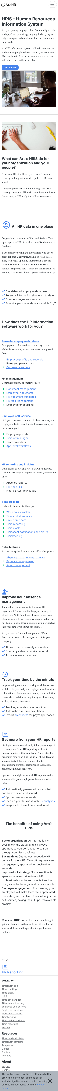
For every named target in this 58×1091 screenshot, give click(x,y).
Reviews (6, 1055)
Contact (6, 1069)
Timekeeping (14, 536)
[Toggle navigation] (52, 4)
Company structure (18, 367)
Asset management (18, 565)
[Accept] (49, 1081)
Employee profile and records (24, 359)
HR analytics (47, 801)
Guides (5, 1048)
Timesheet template (12, 1041)
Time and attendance (19, 516)
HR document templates (21, 396)
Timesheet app (10, 985)
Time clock (13, 528)
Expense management (20, 561)
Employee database (12, 1010)
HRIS (4, 996)
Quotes (6, 1052)
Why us (6, 1066)
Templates (7, 1045)
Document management (21, 389)
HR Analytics (14, 486)
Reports (6, 1027)
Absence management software (25, 557)
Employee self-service (16, 416)
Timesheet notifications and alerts (27, 531)
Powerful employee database (20, 341)
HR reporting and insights (18, 464)
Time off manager (17, 438)
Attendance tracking (13, 1003)
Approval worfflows (18, 446)
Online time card (16, 520)
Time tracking (10, 501)
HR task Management (19, 400)
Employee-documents (19, 392)
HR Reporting (12, 972)
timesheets (21, 715)
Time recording (15, 524)
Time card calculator (13, 1038)
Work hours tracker (18, 512)
